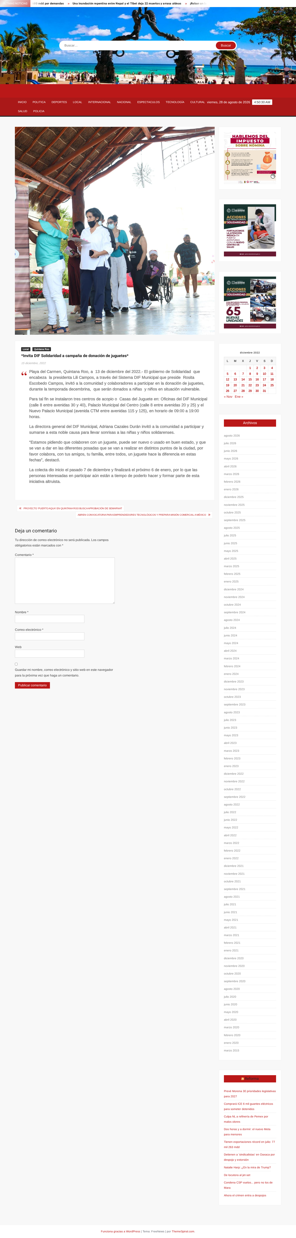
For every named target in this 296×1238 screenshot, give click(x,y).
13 (235, 379)
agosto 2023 (232, 712)
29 (250, 390)
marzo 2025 (231, 566)
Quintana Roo (41, 349)
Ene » (239, 396)
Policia (38, 111)
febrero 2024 (232, 666)
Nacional (124, 102)
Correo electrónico (29, 629)
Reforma (252, 1078)
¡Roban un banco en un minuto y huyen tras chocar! (190, 3)
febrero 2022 (232, 850)
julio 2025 (230, 535)
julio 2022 (230, 812)
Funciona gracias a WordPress (120, 1231)
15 (250, 379)
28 (243, 390)
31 (264, 390)
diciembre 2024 (234, 589)
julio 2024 (230, 627)
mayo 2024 (231, 643)
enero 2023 (231, 766)
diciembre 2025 (234, 497)
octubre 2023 (232, 696)
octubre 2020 (232, 973)
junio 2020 (230, 1004)
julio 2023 (230, 720)
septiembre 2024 (234, 612)
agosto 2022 (232, 804)
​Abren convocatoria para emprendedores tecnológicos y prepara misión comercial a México (142, 514)
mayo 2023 (231, 735)
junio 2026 (230, 450)
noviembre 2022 (234, 781)
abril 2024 (230, 650)
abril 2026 (230, 466)
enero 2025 (231, 581)
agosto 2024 (232, 620)
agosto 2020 (232, 988)
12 (227, 379)
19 (227, 385)
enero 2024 (231, 673)
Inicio (22, 102)
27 (235, 390)
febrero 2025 (232, 573)
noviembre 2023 (234, 689)
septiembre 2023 (234, 704)
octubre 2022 (232, 789)
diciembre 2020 (234, 958)
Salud (22, 111)
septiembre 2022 (234, 796)
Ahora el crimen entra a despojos (245, 1195)
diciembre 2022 (234, 773)
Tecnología (175, 102)
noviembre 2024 (234, 597)
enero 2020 (231, 1042)
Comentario (24, 555)
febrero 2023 (232, 758)
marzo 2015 (231, 1050)
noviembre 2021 (234, 873)
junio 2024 (230, 635)
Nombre (21, 612)
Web (18, 647)
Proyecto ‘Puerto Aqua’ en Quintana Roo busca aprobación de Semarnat (73, 508)
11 (271, 373)
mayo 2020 (231, 1012)
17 (264, 379)
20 (235, 385)
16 (257, 379)
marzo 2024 (231, 658)
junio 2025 (230, 543)
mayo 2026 (231, 458)
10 (264, 373)
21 (243, 385)
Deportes (59, 102)
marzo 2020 (231, 1027)
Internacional (99, 102)
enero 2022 (231, 858)
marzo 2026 (231, 474)
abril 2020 (230, 1019)
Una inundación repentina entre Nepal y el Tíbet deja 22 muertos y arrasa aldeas (92, 3)
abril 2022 (230, 835)
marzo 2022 (231, 843)
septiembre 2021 (234, 889)
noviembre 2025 (234, 504)
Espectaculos (148, 102)
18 (272, 379)
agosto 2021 (232, 896)
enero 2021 (231, 950)
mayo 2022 (231, 827)
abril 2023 (230, 742)
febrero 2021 (232, 942)
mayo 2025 (231, 550)
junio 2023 (230, 727)
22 (250, 385)
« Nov (228, 396)
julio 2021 (230, 904)
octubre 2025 (232, 512)
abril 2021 (230, 927)
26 (227, 390)
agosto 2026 (232, 435)
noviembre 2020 (234, 965)
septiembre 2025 (234, 520)
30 (257, 390)
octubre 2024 (232, 604)
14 (243, 379)
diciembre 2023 (234, 681)
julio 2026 (230, 443)
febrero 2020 (232, 1035)
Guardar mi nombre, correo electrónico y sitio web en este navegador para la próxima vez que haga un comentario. (64, 672)
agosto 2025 (232, 527)
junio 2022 (230, 819)
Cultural (197, 102)
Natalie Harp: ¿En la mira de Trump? (247, 1167)
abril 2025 (230, 558)
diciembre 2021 (234, 865)
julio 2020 (230, 996)
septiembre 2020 (234, 981)
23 (257, 385)
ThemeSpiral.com (183, 1231)
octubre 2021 (232, 881)
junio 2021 (230, 912)
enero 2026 (231, 489)
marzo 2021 (231, 935)
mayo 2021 (231, 919)
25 (272, 385)
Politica (39, 102)
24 (264, 385)
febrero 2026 (232, 481)
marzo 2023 (231, 750)
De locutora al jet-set (237, 1175)
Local (77, 102)
